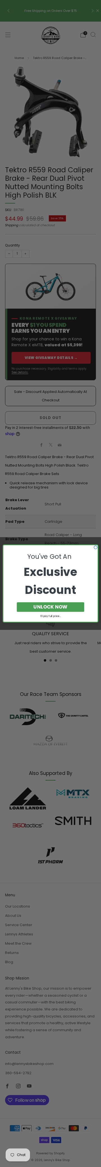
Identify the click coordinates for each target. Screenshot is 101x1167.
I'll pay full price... (50, 616)
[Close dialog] (95, 547)
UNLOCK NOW (50, 606)
